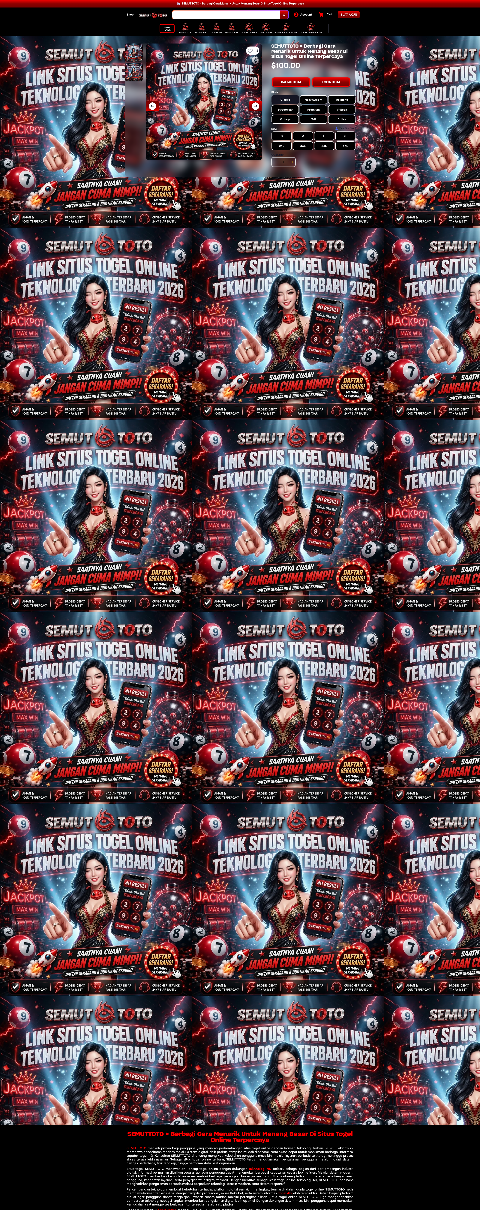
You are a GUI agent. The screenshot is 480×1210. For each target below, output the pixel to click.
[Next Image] (255, 106)
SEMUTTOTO (136, 1148)
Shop (130, 14)
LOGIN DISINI (331, 82)
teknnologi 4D (260, 1169)
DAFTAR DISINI (291, 82)
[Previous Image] (152, 106)
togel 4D (285, 1193)
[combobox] (226, 15)
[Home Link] (153, 15)
